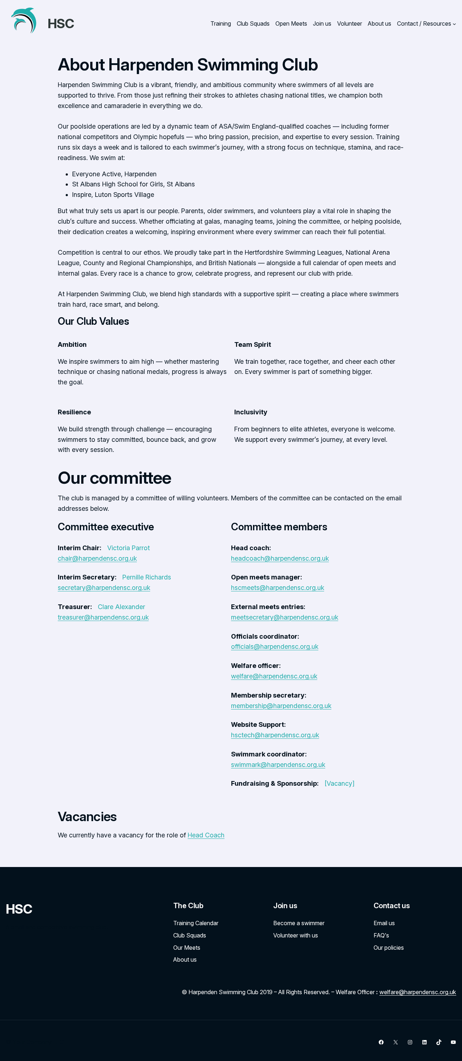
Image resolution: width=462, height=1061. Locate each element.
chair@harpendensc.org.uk (97, 558)
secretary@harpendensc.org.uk (104, 587)
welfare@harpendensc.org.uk (274, 676)
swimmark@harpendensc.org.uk (278, 764)
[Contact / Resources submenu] (454, 24)
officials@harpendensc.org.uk (274, 646)
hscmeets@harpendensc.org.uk (277, 587)
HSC (61, 23)
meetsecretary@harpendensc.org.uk (284, 617)
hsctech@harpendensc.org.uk (275, 735)
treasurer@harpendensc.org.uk (103, 617)
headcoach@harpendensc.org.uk (280, 558)
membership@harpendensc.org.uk (281, 706)
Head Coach (206, 835)
